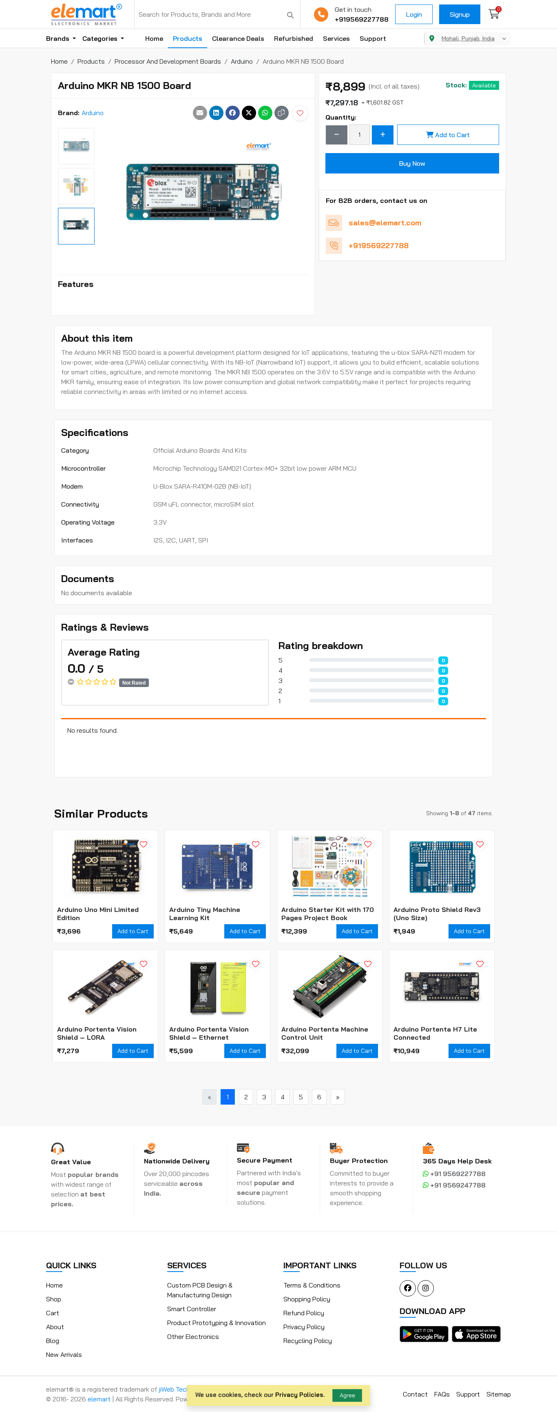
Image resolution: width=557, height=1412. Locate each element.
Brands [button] (58, 38)
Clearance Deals (238, 38)
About (55, 1327)
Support (373, 38)
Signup (460, 14)
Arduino (93, 113)
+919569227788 (362, 19)
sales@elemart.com (385, 222)
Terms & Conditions (311, 1285)
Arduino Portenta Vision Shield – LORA (97, 1033)
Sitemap (498, 1394)
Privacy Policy (304, 1327)
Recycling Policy (307, 1340)
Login (414, 14)
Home (154, 38)
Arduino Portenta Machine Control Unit (324, 1033)
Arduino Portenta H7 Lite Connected (435, 1033)
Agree (347, 1395)
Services (336, 38)
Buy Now (412, 163)
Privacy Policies (299, 1395)
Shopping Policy (306, 1299)
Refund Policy (303, 1313)
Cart (52, 1313)
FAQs (442, 1394)
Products (187, 38)
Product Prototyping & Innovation (216, 1323)
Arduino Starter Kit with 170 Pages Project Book (327, 913)
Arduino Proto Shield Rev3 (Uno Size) (437, 913)
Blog (52, 1340)
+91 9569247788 (457, 1185)
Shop (53, 1299)
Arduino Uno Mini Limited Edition (98, 913)
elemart (100, 1399)
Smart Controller (191, 1309)
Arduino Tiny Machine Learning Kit (204, 913)
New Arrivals (64, 1354)
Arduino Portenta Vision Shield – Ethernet (209, 1033)
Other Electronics (193, 1336)
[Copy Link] (281, 113)
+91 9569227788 (457, 1174)
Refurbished (293, 38)
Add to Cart (452, 135)
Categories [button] (100, 38)
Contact (415, 1394)
